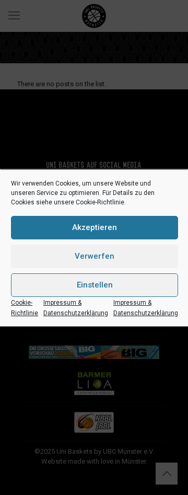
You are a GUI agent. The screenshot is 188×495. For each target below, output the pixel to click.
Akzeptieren (94, 227)
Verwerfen (94, 256)
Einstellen (95, 285)
